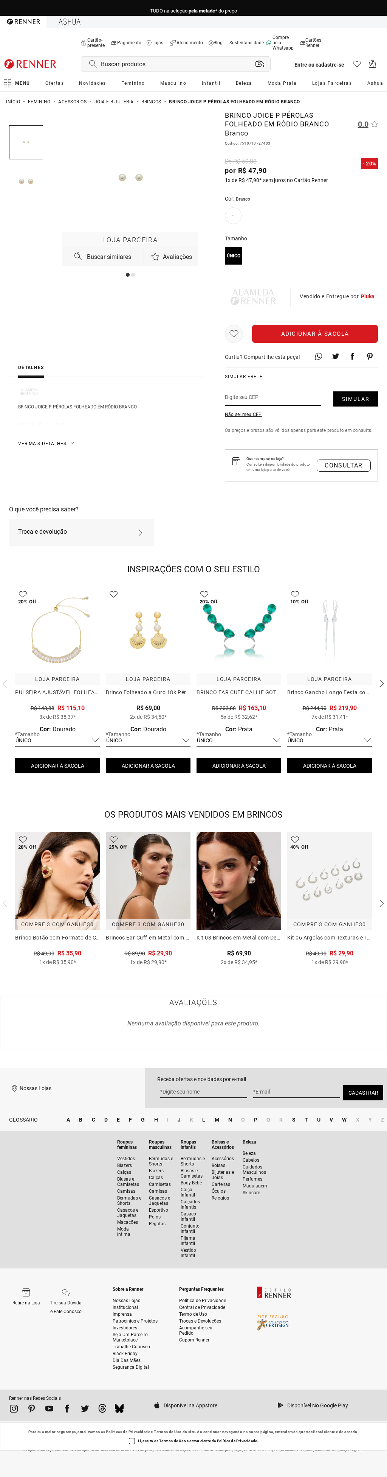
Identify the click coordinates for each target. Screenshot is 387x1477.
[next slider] (4, 683)
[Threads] (102, 1410)
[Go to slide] (128, 275)
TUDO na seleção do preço (193, 8)
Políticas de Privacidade (128, 1432)
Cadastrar (363, 1093)
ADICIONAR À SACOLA (57, 766)
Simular (356, 399)
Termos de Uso (167, 1432)
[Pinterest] (31, 1410)
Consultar (344, 465)
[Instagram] (14, 1410)
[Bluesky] (119, 1410)
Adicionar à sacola (315, 333)
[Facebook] (67, 1410)
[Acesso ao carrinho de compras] (372, 66)
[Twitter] (85, 1410)
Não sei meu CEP (243, 414)
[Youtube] (49, 1410)
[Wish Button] (234, 334)
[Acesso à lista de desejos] (357, 66)
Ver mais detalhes (42, 443)
